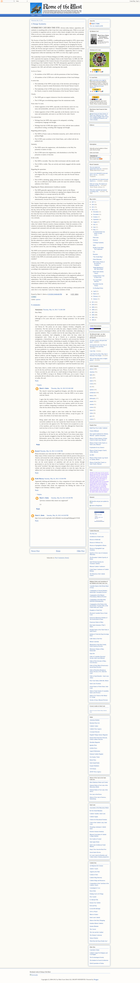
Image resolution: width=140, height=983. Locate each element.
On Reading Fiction (98, 288)
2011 (93, 302)
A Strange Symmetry (98, 242)
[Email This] (71, 294)
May (94, 229)
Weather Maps (100, 710)
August (95, 222)
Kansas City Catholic (95, 902)
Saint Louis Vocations (95, 683)
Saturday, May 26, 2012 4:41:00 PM (62, 498)
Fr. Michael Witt (94, 899)
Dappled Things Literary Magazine (99, 734)
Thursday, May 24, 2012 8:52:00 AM (62, 388)
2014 (93, 204)
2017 (93, 202)
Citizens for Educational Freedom (98, 819)
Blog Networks (97, 512)
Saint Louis (100, 517)
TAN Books (93, 768)
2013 (93, 207)
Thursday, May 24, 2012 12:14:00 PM (51, 451)
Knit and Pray (93, 905)
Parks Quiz (96, 237)
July (94, 224)
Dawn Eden (93, 891)
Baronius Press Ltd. (95, 723)
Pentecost (95, 240)
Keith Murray (39, 478)
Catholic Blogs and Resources (97, 880)
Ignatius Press (93, 745)
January (95, 299)
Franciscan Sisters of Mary (96, 622)
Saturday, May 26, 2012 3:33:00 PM (55, 478)
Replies (39, 385)
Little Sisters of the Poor (96, 638)
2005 (93, 317)
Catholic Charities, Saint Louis (97, 813)
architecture (93, 392)
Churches (39, 15)
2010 (93, 304)
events (91, 383)
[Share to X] (74, 294)
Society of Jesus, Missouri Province (99, 700)
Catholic (96, 517)
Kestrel (37, 451)
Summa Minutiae (94, 926)
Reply (37, 381)
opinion (38, 299)
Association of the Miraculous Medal (99, 807)
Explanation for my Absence (97, 447)
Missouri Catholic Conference (97, 566)
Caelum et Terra (94, 874)
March (95, 293)
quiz (91, 416)
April (94, 291)
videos (91, 413)
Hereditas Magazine (95, 742)
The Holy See (93, 533)
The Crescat (93, 929)
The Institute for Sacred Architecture (99, 960)
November (96, 214)
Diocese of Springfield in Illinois (98, 545)
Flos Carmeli (93, 896)
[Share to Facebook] (76, 294)
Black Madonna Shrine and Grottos (99, 782)
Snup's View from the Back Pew (98, 849)
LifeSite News (93, 748)
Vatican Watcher (94, 938)
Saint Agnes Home (94, 842)
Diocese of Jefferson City (96, 542)
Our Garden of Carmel (95, 839)
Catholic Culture (94, 726)
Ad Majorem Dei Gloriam (96, 865)
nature (91, 380)
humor (91, 410)
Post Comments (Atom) (62, 558)
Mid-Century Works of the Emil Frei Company (99, 263)
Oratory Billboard (94, 431)
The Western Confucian (96, 935)
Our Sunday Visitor (95, 757)
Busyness (95, 254)
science (91, 407)
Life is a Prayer (93, 911)
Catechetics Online (94, 950)
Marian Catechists (94, 641)
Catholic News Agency (96, 729)
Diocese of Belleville (95, 539)
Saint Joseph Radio (94, 763)
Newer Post (35, 551)
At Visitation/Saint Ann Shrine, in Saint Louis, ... (99, 233)
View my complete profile (96, 26)
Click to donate (93, 119)
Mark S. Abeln (44, 388)
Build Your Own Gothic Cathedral (98, 428)
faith (91, 375)
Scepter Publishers (94, 766)
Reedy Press (93, 760)
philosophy (92, 398)
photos (91, 369)
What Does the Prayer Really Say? (98, 941)
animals (92, 404)
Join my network (99, 520)
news (91, 378)
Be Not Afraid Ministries (96, 810)
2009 (93, 307)
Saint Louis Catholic (95, 917)
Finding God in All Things (96, 894)
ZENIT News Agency (95, 771)
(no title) (92, 455)
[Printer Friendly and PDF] (33, 297)
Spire (94, 245)
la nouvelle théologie (95, 908)
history (91, 395)
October (95, 217)
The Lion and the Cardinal (96, 932)
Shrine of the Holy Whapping (97, 920)
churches (92, 372)
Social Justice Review (95, 852)
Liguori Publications (95, 751)
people (91, 401)
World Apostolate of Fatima (97, 963)
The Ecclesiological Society (97, 957)
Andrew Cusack (94, 868)
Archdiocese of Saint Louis (97, 536)
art (90, 386)
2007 (93, 312)
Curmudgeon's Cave (95, 888)
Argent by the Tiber (95, 871)
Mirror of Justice (94, 914)
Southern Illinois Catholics (96, 923)
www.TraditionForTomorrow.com (98, 118)
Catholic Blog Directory (96, 877)
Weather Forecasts (93, 710)
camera (91, 419)
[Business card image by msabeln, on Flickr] (100, 44)
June (94, 227)
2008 (93, 309)
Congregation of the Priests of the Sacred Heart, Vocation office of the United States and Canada (99, 605)
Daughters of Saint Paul (96, 610)
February (95, 296)
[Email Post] (66, 294)
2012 (93, 209)
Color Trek (92, 351)
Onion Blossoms (97, 259)
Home (33, 15)
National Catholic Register (96, 754)
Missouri (96, 518)
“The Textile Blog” (98, 257)
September (96, 219)
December (96, 211)
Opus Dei (92, 653)
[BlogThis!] (73, 294)
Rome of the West (98, 514)
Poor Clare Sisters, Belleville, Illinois (99, 680)
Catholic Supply (94, 816)
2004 (93, 320)
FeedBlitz (98, 157)
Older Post (81, 551)
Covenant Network (94, 732)
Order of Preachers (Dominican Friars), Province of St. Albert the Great (98, 671)
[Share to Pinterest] (77, 294)
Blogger (96, 979)
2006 (93, 315)
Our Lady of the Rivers (96, 794)
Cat (94, 251)
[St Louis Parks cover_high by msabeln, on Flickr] (97, 80)
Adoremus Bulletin (94, 720)
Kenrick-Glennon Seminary (97, 831)
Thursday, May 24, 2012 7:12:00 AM (54, 309)
